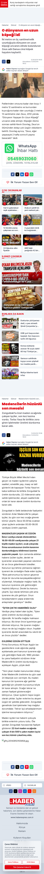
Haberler (5, 25)
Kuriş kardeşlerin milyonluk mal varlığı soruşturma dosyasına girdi (25, 3)
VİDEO (8, 785)
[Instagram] (20, 791)
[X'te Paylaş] (8, 61)
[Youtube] (29, 791)
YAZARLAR (31, 785)
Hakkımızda (22, 823)
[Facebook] (11, 791)
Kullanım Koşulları (22, 837)
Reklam (22, 831)
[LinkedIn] (25, 791)
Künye (22, 827)
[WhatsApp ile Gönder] (31, 174)
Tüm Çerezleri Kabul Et (22, 867)
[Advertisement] (22, 15)
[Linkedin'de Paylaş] (22, 174)
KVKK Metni (31, 862)
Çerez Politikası (13, 862)
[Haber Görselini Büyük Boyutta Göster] (22, 85)
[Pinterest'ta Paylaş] (27, 174)
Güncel (13, 25)
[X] (15, 791)
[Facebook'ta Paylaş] (4, 61)
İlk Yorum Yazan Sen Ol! (24, 182)
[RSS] (34, 791)
